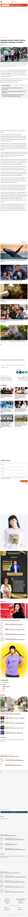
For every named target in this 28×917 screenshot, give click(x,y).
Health (2, 854)
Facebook (8, 907)
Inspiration (3, 737)
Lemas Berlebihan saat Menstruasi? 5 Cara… (15, 887)
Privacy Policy (7, 901)
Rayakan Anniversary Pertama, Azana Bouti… (15, 718)
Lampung (4, 684)
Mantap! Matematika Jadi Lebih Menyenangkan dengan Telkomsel (6, 396)
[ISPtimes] (14, 1)
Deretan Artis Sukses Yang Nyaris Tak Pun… (15, 760)
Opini (1, 816)
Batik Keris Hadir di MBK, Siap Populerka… (14, 624)
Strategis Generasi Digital (11, 844)
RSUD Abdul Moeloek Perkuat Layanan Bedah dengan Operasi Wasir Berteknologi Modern (6, 410)
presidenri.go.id (12, 157)
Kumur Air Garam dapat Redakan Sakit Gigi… (15, 892)
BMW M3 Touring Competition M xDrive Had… (15, 629)
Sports (11, 764)
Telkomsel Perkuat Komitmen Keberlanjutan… (15, 634)
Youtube (21, 909)
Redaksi (7, 902)
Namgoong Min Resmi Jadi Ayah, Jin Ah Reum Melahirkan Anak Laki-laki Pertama (21, 410)
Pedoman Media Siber (20, 899)
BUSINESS (2, 695)
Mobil (3, 689)
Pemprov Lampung (6, 686)
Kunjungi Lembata (4, 367)
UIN (3, 691)
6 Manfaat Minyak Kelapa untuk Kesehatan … (10, 872)
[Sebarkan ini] (17, 372)
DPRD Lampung (5, 682)
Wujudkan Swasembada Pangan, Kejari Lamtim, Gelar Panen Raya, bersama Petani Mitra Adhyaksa (21, 424)
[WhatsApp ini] (26, 372)
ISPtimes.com (3, 70)
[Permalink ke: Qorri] (1, 44)
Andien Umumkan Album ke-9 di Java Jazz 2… (15, 639)
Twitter (21, 907)
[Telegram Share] (23, 372)
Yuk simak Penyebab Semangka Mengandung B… (16, 877)
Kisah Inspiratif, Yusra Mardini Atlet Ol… (14, 765)
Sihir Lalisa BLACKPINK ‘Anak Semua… (8, 835)
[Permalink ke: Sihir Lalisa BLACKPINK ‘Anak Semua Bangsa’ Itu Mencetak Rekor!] (14, 825)
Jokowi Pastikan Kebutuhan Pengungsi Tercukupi (14, 365)
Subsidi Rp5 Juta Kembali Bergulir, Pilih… (14, 733)
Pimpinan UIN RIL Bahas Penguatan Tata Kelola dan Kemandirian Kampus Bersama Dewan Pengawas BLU (6, 425)
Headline (2, 601)
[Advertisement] (14, 22)
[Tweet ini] (20, 372)
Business (6, 633)
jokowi (2, 365)
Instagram (8, 909)
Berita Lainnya (7, 838)
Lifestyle (2, 619)
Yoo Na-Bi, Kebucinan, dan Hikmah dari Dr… (14, 839)
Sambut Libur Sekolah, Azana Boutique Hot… (15, 723)
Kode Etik (7, 899)
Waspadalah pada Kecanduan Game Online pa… (15, 849)
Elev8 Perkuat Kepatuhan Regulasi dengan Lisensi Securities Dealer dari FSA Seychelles (20, 396)
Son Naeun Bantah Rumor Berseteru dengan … (10, 620)
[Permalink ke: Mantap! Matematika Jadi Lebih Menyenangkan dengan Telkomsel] (6, 390)
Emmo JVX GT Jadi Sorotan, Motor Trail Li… (14, 728)
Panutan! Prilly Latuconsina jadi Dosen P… (9, 756)
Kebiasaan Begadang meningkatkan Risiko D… (15, 882)
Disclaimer (20, 901)
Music (10, 638)
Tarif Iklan (20, 902)
